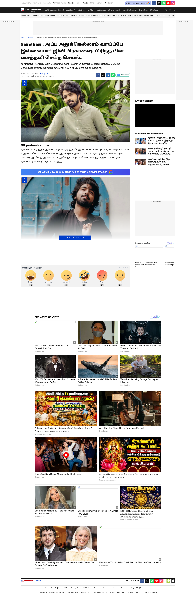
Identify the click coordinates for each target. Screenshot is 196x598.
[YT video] (168, 3)
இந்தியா (154, 10)
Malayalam (26, 3)
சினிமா (81, 10)
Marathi (100, 3)
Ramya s (44, 73)
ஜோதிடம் (143, 10)
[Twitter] (159, 3)
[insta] (173, 3)
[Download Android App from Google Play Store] (168, 581)
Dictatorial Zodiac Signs (75, 15)
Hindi (92, 3)
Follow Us (125, 75)
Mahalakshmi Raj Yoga (96, 15)
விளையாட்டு (114, 10)
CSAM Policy (88, 588)
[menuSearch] (175, 10)
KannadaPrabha (59, 3)
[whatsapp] (163, 3)
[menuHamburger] (170, 10)
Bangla (85, 3)
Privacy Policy (76, 588)
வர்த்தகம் (101, 10)
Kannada (47, 3)
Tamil (78, 3)
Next (173, 15)
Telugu (71, 3)
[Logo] (32, 10)
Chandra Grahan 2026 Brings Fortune (121, 15)
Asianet (31, 580)
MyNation (109, 3)
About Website (51, 588)
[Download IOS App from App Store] (173, 581)
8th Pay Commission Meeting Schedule (48, 15)
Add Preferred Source (136, 3)
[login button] (166, 10)
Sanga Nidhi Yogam (146, 15)
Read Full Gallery (75, 238)
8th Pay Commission (163, 15)
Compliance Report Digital (131, 588)
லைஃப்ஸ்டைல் (130, 10)
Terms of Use (63, 588)
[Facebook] (154, 3)
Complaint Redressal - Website (107, 588)
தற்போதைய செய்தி (54, 10)
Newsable (37, 3)
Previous (169, 15)
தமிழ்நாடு (70, 10)
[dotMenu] (162, 10)
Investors (147, 588)
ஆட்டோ (91, 10)
